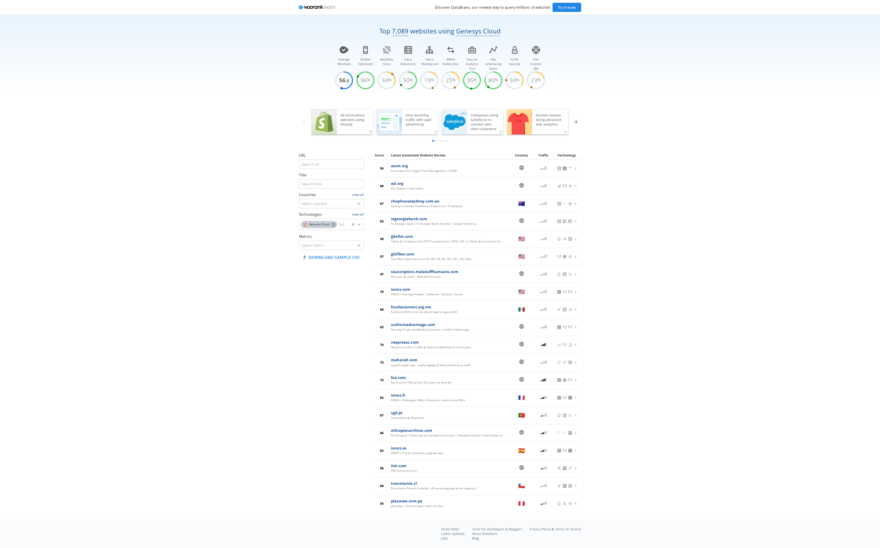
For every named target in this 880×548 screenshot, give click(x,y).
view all (358, 194)
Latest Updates (453, 534)
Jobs (444, 538)
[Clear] (353, 224)
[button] (319, 224)
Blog (475, 538)
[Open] (359, 203)
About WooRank (484, 534)
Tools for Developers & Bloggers (497, 529)
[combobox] (331, 203)
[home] (317, 7)
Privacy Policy (540, 529)
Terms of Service (568, 529)
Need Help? (450, 529)
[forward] (575, 121)
